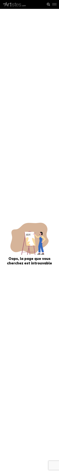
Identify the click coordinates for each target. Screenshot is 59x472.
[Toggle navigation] (54, 5)
